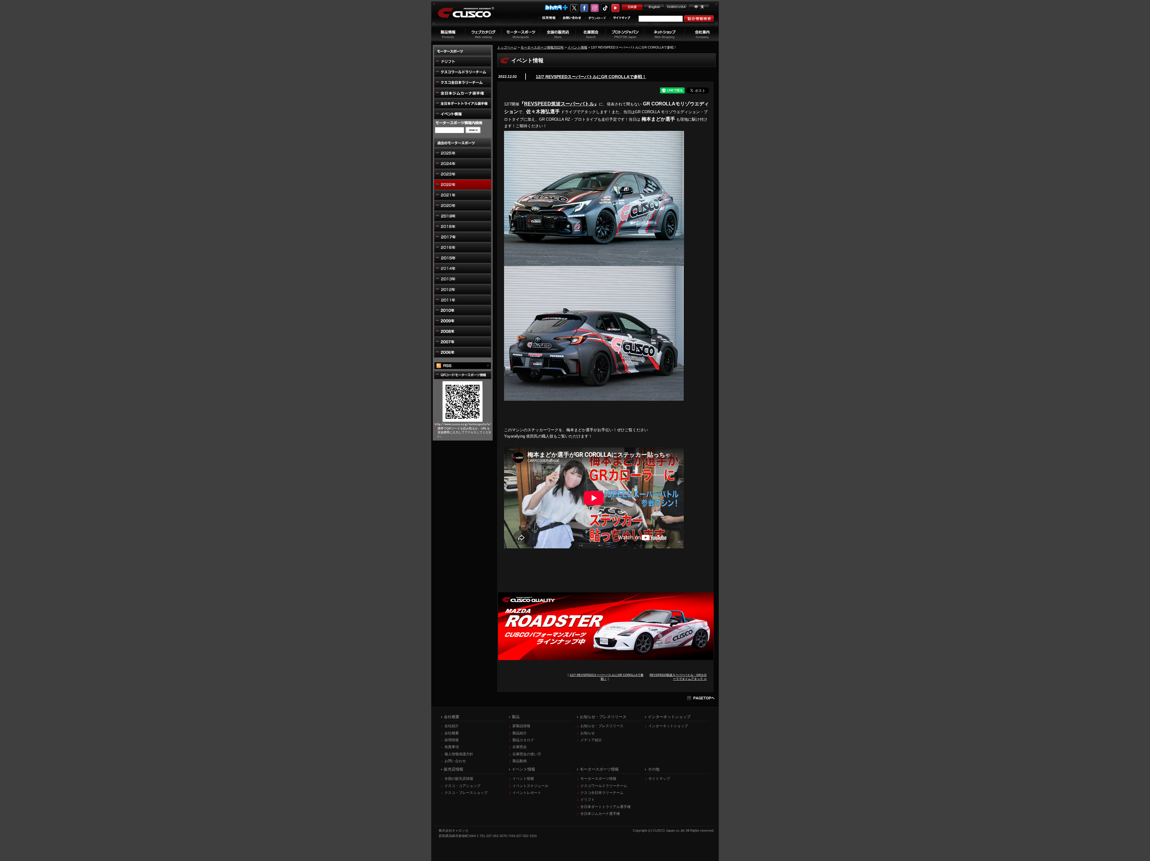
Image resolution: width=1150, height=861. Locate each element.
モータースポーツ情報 (598, 779)
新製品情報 (521, 726)
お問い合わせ (455, 761)
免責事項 (451, 747)
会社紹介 (451, 726)
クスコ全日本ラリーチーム (602, 793)
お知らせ (587, 733)
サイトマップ (659, 779)
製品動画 (519, 761)
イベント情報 (577, 47)
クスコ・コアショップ (462, 786)
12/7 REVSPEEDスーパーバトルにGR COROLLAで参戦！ (591, 76)
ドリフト (587, 800)
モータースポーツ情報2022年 (542, 47)
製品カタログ (523, 740)
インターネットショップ (668, 726)
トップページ (507, 47)
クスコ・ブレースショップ (466, 793)
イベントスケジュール (530, 786)
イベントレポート (526, 793)
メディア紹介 (591, 740)
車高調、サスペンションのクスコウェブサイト (470, 16)
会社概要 (451, 733)
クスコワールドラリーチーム (603, 786)
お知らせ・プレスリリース (602, 726)
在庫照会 (519, 747)
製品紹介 (519, 733)
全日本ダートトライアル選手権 (605, 807)
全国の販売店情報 (458, 779)
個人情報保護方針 (458, 754)
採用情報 (451, 740)
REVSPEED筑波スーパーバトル (559, 103)
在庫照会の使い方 (526, 754)
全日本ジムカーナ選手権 (600, 814)
